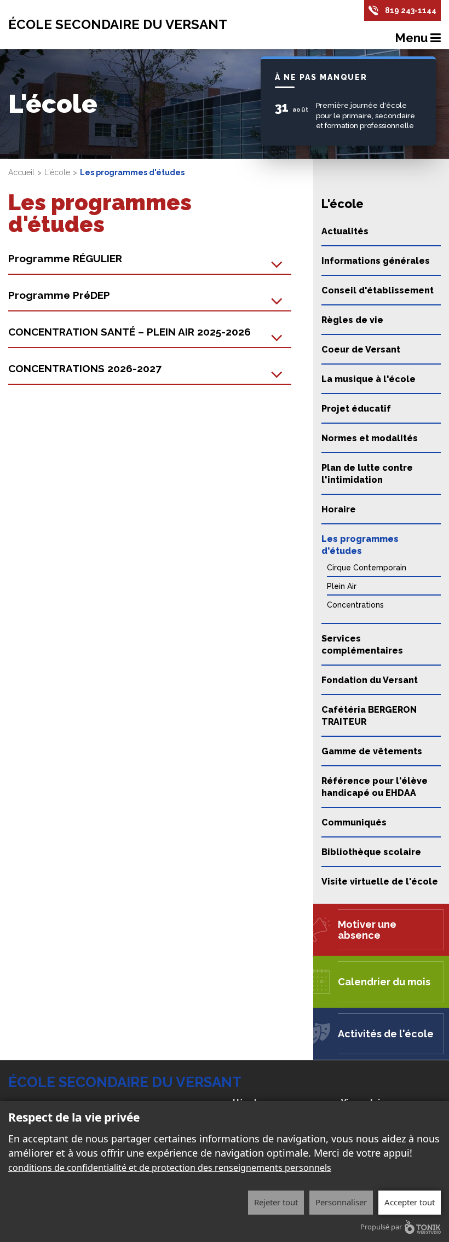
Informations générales (375, 261)
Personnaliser (341, 1202)
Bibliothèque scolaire (371, 852)
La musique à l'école (368, 379)
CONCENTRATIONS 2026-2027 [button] (85, 368)
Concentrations (355, 604)
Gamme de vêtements (371, 751)
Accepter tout (409, 1202)
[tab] (149, 259)
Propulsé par (381, 1227)
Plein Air (341, 586)
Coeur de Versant (360, 349)
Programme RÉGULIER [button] (65, 258)
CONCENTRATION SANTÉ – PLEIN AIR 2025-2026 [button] (129, 332)
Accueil (21, 172)
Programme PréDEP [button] (59, 295)
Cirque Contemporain (366, 567)
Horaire (338, 509)
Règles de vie (352, 320)
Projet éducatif (356, 408)
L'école (57, 172)
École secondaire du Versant (117, 24)
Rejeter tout (276, 1202)
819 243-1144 (410, 10)
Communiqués (354, 822)
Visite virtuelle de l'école (379, 881)
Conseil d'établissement (377, 290)
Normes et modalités (369, 438)
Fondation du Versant (369, 680)
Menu (412, 38)
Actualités (345, 231)
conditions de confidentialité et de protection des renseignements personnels (169, 1168)
